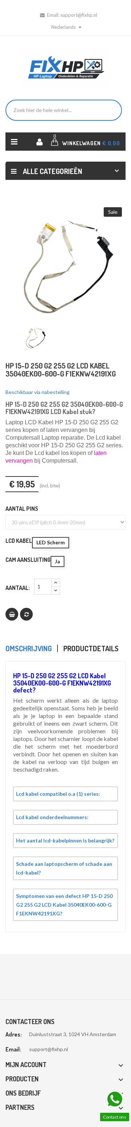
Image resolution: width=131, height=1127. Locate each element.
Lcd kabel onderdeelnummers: (52, 817)
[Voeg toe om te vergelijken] (26, 614)
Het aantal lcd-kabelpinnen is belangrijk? (65, 840)
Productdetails (91, 648)
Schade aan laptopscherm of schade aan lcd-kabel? (64, 868)
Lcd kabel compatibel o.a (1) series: (58, 794)
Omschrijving (28, 648)
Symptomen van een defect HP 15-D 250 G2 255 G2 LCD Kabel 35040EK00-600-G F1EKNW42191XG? (64, 904)
